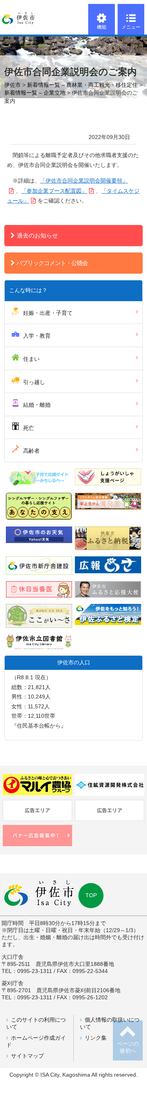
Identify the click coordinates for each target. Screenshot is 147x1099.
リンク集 (96, 1038)
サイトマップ (27, 1056)
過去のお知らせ (37, 235)
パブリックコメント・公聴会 (52, 263)
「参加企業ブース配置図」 (54, 191)
